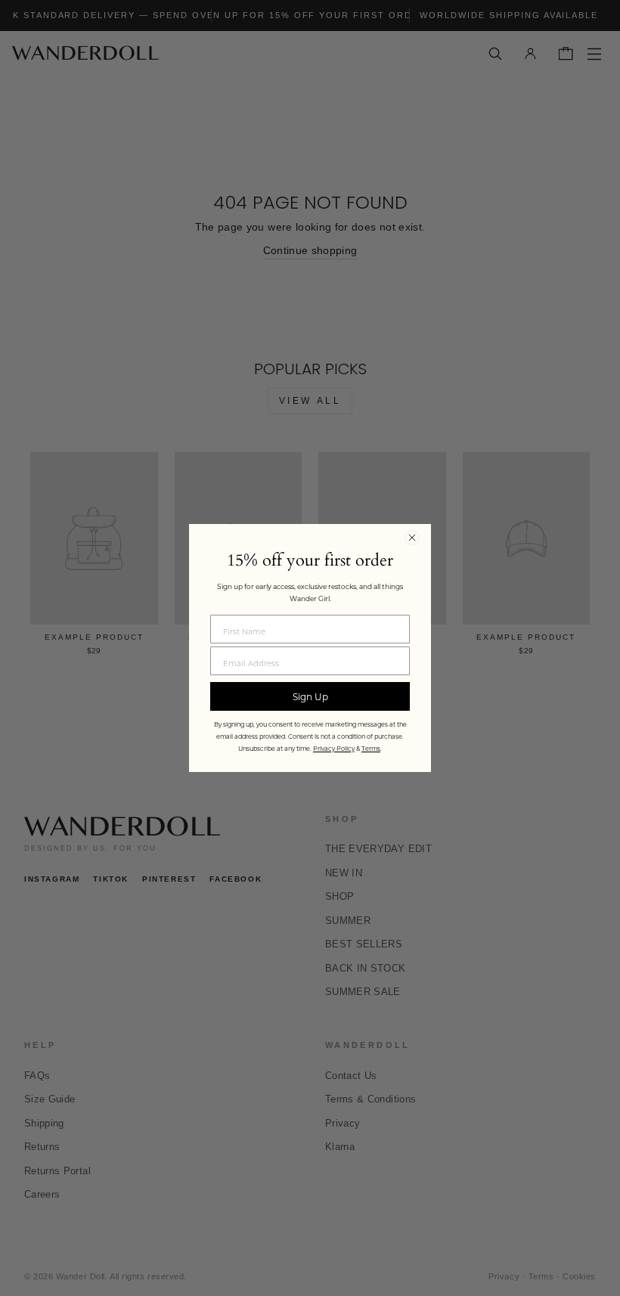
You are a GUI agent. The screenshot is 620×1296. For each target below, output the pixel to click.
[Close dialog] (412, 537)
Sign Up (310, 696)
